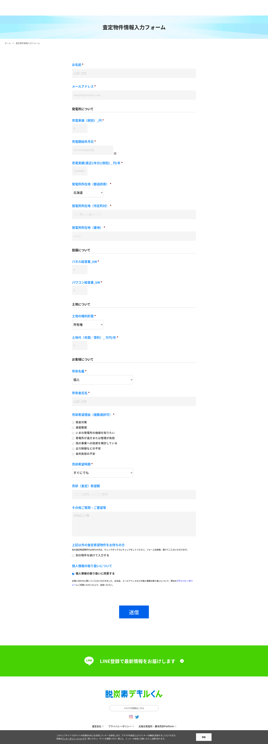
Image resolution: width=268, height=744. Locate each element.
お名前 (77, 65)
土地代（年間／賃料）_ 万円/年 (95, 338)
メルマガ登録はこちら (134, 708)
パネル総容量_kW (85, 262)
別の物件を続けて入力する (92, 555)
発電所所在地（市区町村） (91, 206)
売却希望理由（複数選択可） (93, 415)
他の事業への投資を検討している (96, 443)
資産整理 (81, 427)
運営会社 (96, 726)
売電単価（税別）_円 (88, 120)
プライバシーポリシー (120, 726)
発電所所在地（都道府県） (91, 184)
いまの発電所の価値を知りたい (95, 433)
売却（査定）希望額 (86, 486)
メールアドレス (84, 86)
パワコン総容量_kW (87, 282)
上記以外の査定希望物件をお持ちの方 (98, 545)
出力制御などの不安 (88, 448)
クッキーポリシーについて (73, 738)
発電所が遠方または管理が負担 (95, 438)
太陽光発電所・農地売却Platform (156, 726)
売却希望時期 (82, 464)
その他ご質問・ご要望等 (89, 508)
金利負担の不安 (85, 454)
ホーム (8, 43)
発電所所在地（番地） (88, 228)
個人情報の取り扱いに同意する (95, 573)
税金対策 (81, 422)
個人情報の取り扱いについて (92, 566)
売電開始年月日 (84, 142)
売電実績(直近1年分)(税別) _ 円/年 (97, 163)
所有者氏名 (81, 393)
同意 (204, 737)
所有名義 (79, 371)
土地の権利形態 (84, 316)
